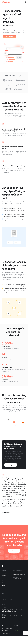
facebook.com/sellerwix (8, 599)
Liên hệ (3, 585)
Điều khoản (4, 628)
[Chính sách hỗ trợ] (6, 630)
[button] (25, 2)
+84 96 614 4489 (17, 578)
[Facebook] (2, 625)
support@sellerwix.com (7, 594)
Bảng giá (4, 575)
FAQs (3, 583)
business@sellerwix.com (19, 574)
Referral (3, 578)
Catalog (4, 573)
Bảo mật (10, 628)
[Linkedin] (4, 625)
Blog (3, 580)
